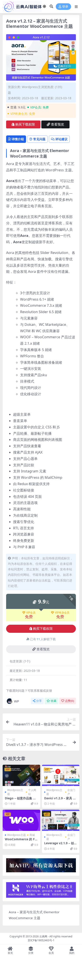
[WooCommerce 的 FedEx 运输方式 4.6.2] (21, 820)
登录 (65, 6)
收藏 (53, 700)
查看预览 (57, 124)
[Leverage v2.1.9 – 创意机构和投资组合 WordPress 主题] (61, 820)
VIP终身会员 (62, 612)
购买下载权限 (25, 124)
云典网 (43, 936)
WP (16, 701)
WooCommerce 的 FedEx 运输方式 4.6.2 (21, 841)
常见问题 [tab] (39, 139)
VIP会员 (30, 612)
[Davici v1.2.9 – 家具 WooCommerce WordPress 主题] (61, 775)
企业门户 (71, 792)
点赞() (69, 700)
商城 (32, 835)
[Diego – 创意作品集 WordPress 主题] (21, 775)
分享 (39, 700)
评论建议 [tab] (61, 139)
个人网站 (32, 792)
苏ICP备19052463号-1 (41, 940)
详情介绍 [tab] (18, 139)
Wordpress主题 (15, 792)
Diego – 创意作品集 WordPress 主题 (20, 800)
